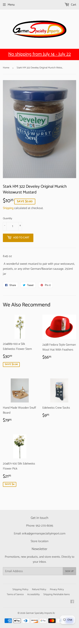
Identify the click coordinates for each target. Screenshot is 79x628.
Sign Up (69, 571)
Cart (73, 4)
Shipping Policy (20, 589)
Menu (11, 4)
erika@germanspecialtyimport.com (43, 533)
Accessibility (33, 594)
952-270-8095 (44, 525)
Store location (39, 541)
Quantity (7, 219)
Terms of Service (15, 594)
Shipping (8, 208)
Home (6, 68)
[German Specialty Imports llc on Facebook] (72, 602)
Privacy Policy (57, 589)
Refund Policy (39, 589)
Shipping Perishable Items (56, 594)
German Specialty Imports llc (40, 613)
